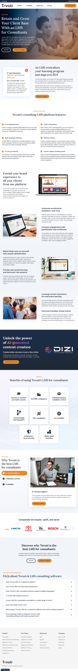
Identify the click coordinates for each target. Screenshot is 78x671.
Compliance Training (26, 639)
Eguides (42, 639)
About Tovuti (61, 637)
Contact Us (61, 642)
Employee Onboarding (27, 645)
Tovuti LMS (5, 637)
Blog (41, 637)
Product (4, 633)
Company (61, 633)
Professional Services (8, 650)
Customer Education (26, 637)
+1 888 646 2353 (71, 1)
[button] (5, 1)
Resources (43, 633)
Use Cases (24, 633)
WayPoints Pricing (7, 642)
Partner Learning (25, 650)
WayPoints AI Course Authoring (10, 639)
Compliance (61, 639)
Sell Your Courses (25, 642)
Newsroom (61, 645)
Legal (59, 647)
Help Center (43, 645)
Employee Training (26, 647)
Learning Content (7, 647)
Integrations (5, 653)
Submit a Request (44, 647)
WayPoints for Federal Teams (10, 645)
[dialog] (5, 670)
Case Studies (43, 642)
